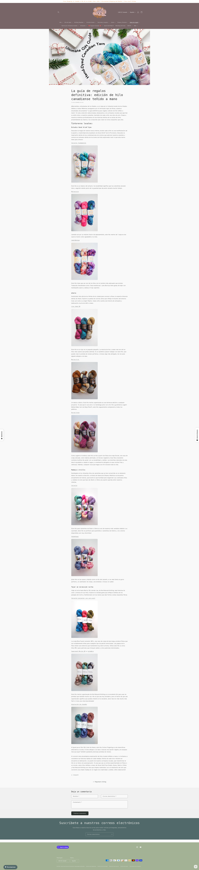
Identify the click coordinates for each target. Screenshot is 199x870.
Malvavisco (75, 191)
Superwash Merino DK (78, 651)
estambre (91, 651)
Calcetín (74, 485)
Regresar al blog (100, 782)
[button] (58, 12)
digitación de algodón (79, 704)
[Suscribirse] (111, 834)
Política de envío (124, 866)
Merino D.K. (75, 359)
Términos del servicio (114, 866)
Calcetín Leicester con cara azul (83, 598)
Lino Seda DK (75, 306)
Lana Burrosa (75, 240)
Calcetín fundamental (78, 143)
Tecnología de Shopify (79, 866)
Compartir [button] (76, 775)
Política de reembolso (91, 866)
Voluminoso (75, 536)
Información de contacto (135, 866)
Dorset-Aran (75, 412)
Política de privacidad (103, 866)
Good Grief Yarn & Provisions (67, 866)
